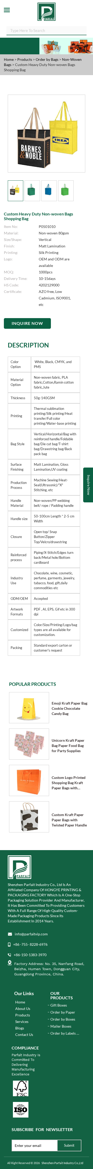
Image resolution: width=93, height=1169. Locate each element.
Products (24, 59)
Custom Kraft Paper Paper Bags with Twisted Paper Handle (69, 819)
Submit (69, 1145)
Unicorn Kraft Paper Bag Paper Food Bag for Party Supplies (68, 745)
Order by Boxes (62, 1019)
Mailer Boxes (60, 1026)
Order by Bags (47, 59)
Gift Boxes (58, 1005)
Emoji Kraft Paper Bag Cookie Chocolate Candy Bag (69, 708)
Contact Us (24, 1034)
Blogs (19, 1028)
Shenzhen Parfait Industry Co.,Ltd (62, 1163)
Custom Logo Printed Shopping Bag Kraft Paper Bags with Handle (69, 783)
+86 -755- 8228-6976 (30, 944)
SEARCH (83, 30)
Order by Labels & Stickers (64, 1033)
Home (9, 59)
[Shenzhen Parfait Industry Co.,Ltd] (46, 10)
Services (21, 1021)
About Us (22, 1008)
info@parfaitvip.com (31, 934)
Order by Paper (62, 1012)
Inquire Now (27, 323)
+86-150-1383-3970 (30, 955)
